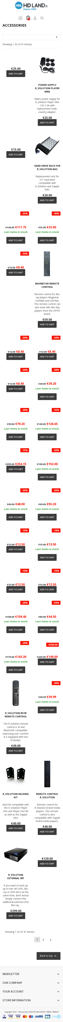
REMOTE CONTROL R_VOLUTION (47, 795)
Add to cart (16, 73)
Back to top (48, 956)
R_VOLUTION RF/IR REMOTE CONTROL (16, 714)
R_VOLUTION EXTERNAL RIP (15, 876)
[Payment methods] (31, 1016)
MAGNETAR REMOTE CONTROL (47, 285)
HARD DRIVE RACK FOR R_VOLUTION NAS (47, 167)
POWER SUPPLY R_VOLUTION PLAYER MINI (47, 88)
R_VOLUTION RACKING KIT (16, 795)
